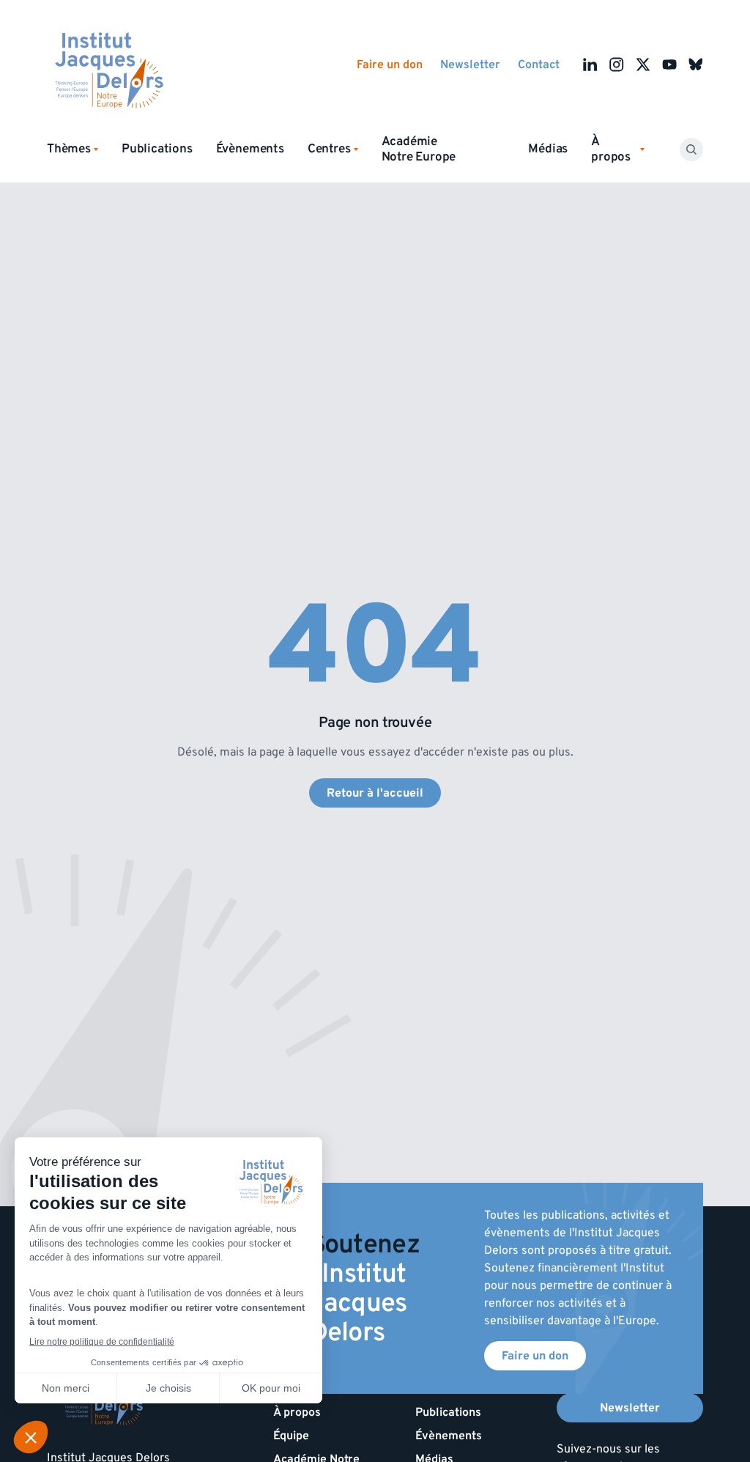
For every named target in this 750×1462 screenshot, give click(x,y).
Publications (157, 148)
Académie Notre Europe (419, 149)
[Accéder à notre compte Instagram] (616, 64)
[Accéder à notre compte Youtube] (669, 64)
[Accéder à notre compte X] (643, 64)
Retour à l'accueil (375, 793)
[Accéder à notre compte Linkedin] (590, 64)
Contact (539, 64)
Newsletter (470, 64)
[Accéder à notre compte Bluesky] (695, 64)
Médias (548, 148)
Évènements (250, 148)
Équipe (291, 1436)
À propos (297, 1412)
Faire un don (390, 64)
